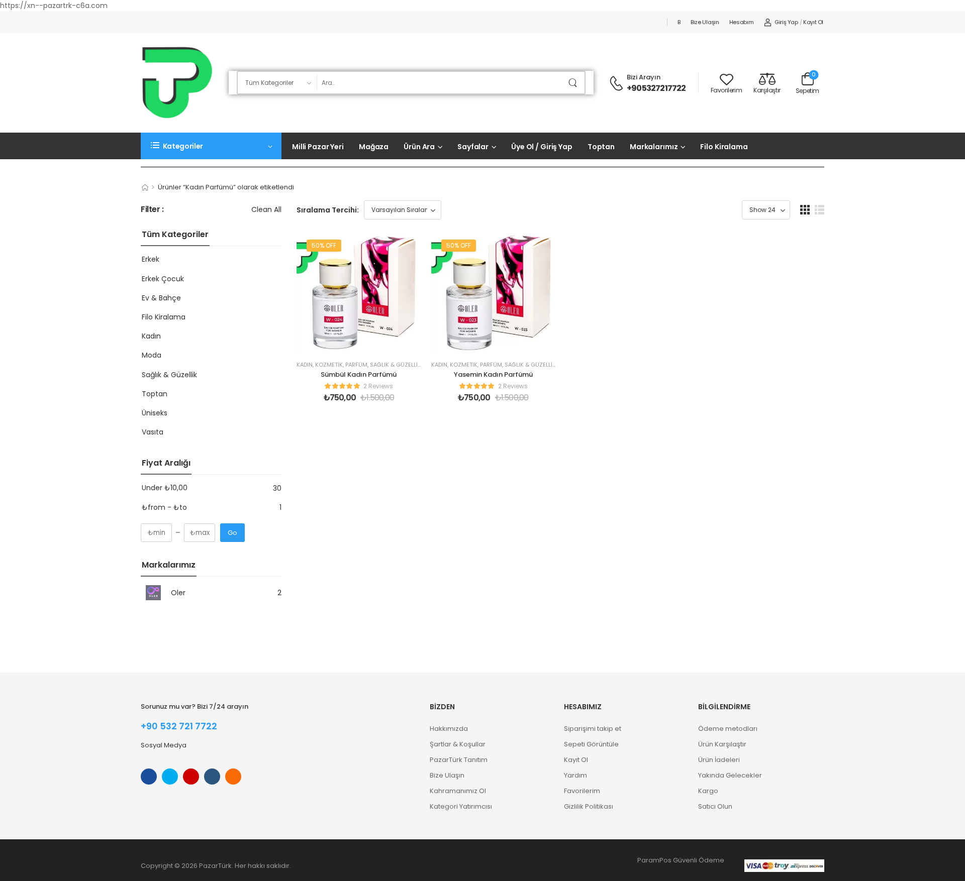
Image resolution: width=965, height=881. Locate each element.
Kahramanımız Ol (458, 791)
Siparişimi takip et (592, 728)
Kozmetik (329, 365)
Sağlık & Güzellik (169, 374)
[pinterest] (233, 776)
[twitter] (170, 776)
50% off (324, 245)
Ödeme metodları (727, 728)
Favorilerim (582, 791)
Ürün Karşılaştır (722, 744)
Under (164, 487)
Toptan (601, 147)
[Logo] (177, 82)
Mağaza (374, 147)
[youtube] (212, 776)
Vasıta (152, 431)
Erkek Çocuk (163, 278)
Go (232, 532)
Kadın (151, 336)
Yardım (575, 775)
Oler (178, 593)
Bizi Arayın (643, 77)
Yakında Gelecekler (730, 775)
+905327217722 (656, 88)
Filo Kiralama (723, 147)
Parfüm (356, 365)
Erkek (150, 259)
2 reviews (378, 386)
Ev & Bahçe (161, 297)
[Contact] (618, 83)
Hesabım (741, 22)
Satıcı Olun (715, 806)
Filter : (152, 209)
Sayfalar (473, 147)
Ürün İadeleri (719, 759)
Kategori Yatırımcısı (461, 806)
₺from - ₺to (164, 507)
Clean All (266, 209)
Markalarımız (654, 147)
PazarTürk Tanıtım (459, 759)
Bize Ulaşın (705, 22)
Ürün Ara (419, 147)
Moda (151, 355)
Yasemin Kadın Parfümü (493, 374)
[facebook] (149, 776)
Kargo (708, 791)
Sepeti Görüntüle (591, 744)
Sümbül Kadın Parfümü (359, 374)
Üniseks (154, 412)
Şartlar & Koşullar (458, 744)
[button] (805, 209)
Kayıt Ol (576, 759)
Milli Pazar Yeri (318, 147)
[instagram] (191, 776)
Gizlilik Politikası (588, 806)
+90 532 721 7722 (179, 726)
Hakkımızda (449, 728)
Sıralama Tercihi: (328, 210)
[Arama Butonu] (574, 82)
